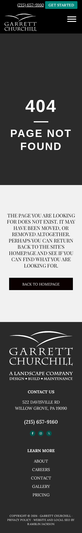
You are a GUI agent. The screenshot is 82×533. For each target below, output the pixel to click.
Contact (41, 478)
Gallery (41, 486)
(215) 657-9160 (41, 422)
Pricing (41, 494)
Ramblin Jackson (41, 524)
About (41, 461)
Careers (41, 469)
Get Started (61, 5)
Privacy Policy (19, 520)
